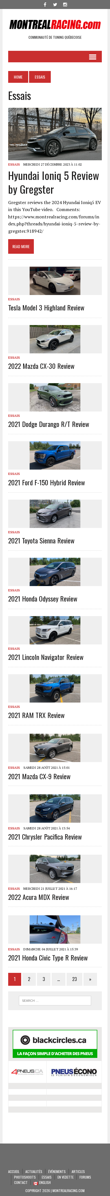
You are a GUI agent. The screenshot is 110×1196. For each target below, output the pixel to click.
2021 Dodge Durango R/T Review (48, 424)
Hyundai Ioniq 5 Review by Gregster (53, 182)
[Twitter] (55, 4)
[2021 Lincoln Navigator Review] (55, 640)
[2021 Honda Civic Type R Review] (55, 940)
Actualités (33, 1171)
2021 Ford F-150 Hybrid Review (46, 482)
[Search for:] (55, 1000)
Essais (14, 164)
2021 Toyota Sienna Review (41, 540)
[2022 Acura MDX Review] (55, 879)
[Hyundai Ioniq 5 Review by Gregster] (55, 156)
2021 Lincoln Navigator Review (45, 657)
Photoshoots (25, 1177)
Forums (85, 1177)
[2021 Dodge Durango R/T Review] (55, 407)
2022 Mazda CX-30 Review (41, 366)
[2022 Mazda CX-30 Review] (55, 349)
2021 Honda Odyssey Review (42, 598)
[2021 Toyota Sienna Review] (55, 524)
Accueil (13, 1171)
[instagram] (65, 4)
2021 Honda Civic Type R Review (48, 957)
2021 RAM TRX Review (36, 715)
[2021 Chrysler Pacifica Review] (55, 819)
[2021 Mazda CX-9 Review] (55, 758)
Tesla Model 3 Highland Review (46, 307)
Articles (78, 1171)
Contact (21, 1182)
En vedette (66, 1177)
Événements (57, 1171)
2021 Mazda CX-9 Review (39, 776)
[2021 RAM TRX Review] (55, 699)
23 (74, 979)
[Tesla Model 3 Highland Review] (55, 291)
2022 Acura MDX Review (38, 897)
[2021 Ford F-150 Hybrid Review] (55, 466)
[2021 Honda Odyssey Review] (55, 582)
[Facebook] (44, 4)
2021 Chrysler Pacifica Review (45, 836)
